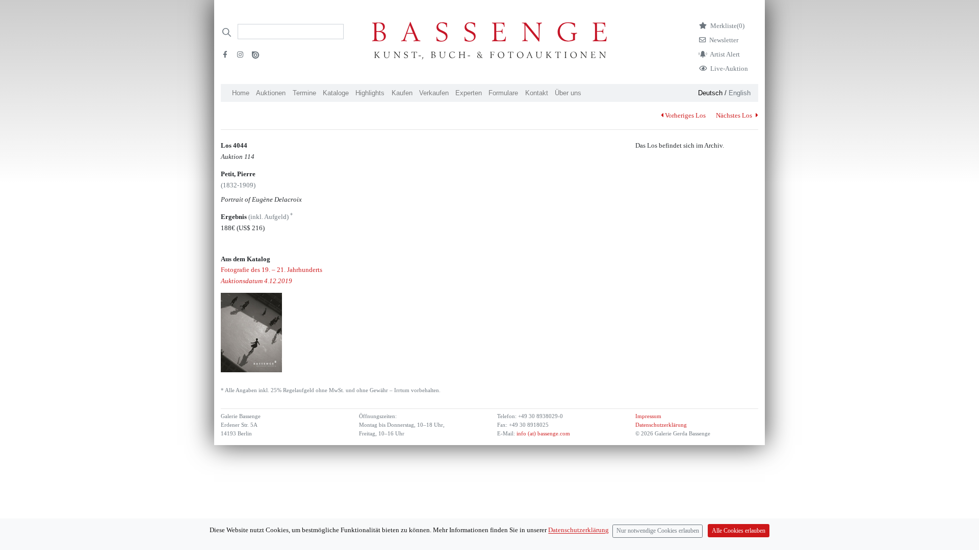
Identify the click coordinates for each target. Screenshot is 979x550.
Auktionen (271, 93)
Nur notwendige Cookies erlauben (657, 531)
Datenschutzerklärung (661, 425)
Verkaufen (434, 93)
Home (240, 93)
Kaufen (402, 93)
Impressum (648, 416)
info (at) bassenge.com (542, 433)
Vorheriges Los (685, 115)
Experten (468, 93)
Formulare (503, 93)
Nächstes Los (735, 115)
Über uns (568, 93)
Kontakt (536, 93)
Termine (304, 93)
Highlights (369, 93)
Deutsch (710, 93)
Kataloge (336, 93)
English (740, 93)
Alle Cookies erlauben (738, 531)
